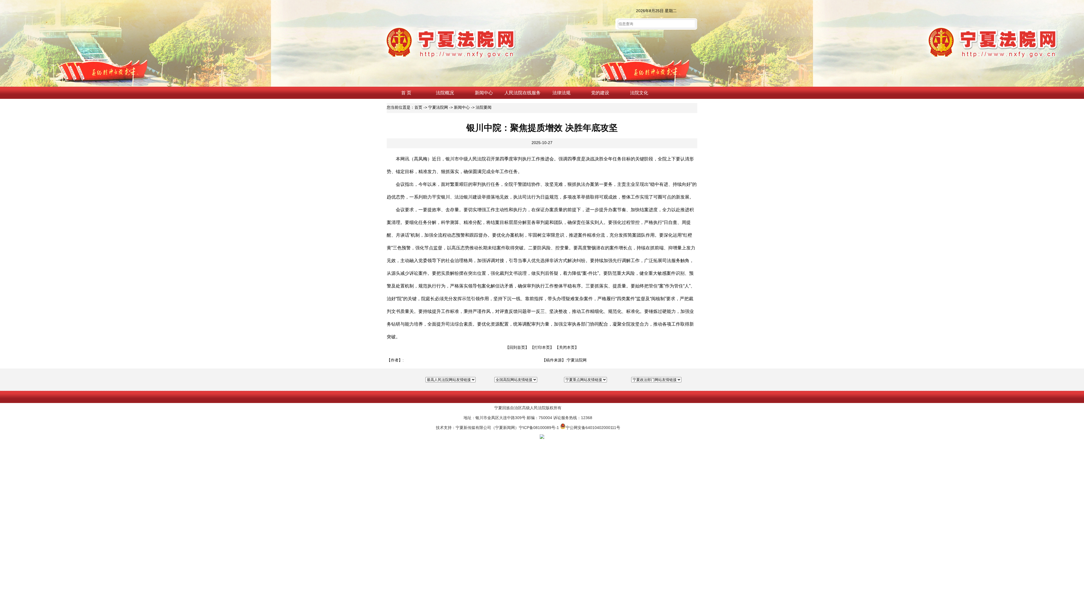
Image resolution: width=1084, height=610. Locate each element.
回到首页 (517, 347)
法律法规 (561, 92)
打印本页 (542, 347)
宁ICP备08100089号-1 (539, 427)
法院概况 (445, 92)
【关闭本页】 (567, 347)
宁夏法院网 (438, 107)
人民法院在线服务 (522, 92)
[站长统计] (542, 437)
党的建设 (600, 92)
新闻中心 (484, 92)
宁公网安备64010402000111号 (593, 427)
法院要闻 (483, 107)
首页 (418, 107)
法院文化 (639, 92)
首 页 (406, 92)
